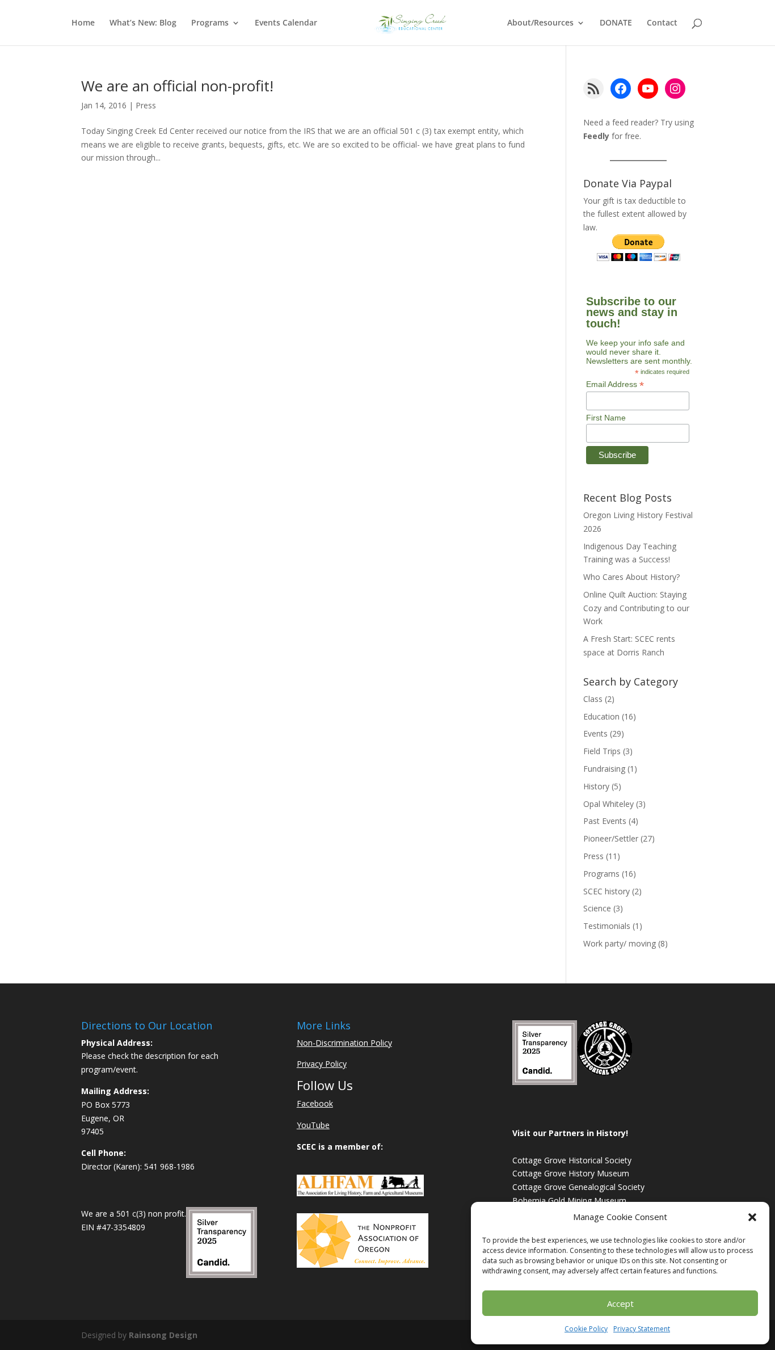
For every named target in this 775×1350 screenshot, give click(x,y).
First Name (606, 417)
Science (597, 908)
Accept (620, 1303)
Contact (662, 23)
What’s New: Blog (142, 23)
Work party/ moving (619, 943)
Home (83, 23)
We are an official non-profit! (177, 85)
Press (146, 105)
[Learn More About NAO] (362, 1264)
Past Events (604, 820)
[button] (752, 1217)
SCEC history (606, 891)
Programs (210, 23)
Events (595, 733)
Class (593, 698)
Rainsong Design (163, 1335)
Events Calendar (286, 23)
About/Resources (540, 23)
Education (601, 716)
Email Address (615, 384)
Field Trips (602, 751)
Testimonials (606, 925)
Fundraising (604, 768)
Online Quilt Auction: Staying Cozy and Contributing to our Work (636, 608)
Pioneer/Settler (610, 838)
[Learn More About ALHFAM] (360, 1193)
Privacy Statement (641, 1329)
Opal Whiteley (608, 803)
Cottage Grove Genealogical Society (578, 1186)
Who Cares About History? (631, 576)
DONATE (616, 23)
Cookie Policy (586, 1329)
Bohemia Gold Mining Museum (569, 1200)
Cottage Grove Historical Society (571, 1160)
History (596, 786)
